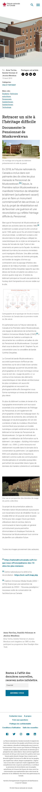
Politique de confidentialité (20, 724)
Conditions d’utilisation (11, 728)
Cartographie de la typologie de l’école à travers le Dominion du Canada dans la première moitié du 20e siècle (20, 316)
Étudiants (5, 94)
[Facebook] (23, 75)
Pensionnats (6, 99)
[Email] (34, 75)
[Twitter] (27, 75)
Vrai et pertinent (9, 85)
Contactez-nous (15, 716)
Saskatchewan (7, 102)
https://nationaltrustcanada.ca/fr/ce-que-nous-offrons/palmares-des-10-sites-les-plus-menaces (19, 563)
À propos (27, 716)
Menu (38, 5)
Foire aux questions (20, 720)
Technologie (6, 107)
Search (32, 5)
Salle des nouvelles (30, 728)
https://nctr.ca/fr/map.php (26, 575)
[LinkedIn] (30, 75)
